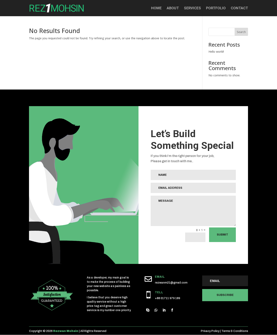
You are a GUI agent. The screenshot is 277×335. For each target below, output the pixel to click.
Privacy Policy (210, 331)
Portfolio (216, 8)
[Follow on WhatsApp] (156, 310)
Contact (239, 8)
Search (241, 32)
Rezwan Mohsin (65, 331)
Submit (222, 234)
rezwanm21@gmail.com (171, 282)
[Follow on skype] (148, 310)
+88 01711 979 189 (167, 298)
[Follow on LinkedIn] (164, 310)
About (173, 8)
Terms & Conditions (234, 331)
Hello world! (216, 51)
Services (192, 8)
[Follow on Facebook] (172, 310)
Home (156, 8)
